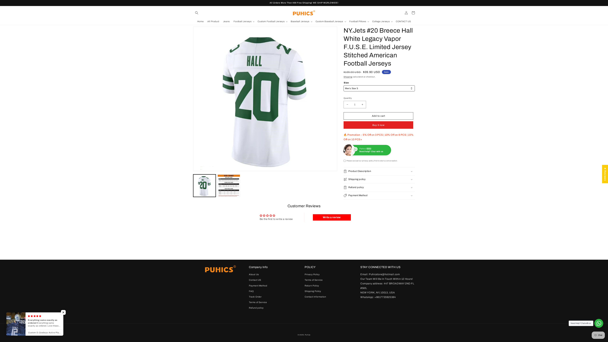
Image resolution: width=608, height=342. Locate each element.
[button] (196, 12)
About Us (254, 274)
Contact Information (315, 297)
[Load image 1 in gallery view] (204, 185)
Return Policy (312, 286)
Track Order (255, 297)
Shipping (348, 77)
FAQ (251, 291)
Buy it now (378, 125)
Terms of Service (258, 302)
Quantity (348, 98)
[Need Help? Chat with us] (598, 323)
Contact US (255, 280)
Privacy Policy (312, 274)
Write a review (332, 217)
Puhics (307, 335)
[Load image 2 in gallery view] (228, 185)
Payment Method (258, 286)
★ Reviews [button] (605, 174)
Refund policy (256, 308)
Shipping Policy (313, 291)
